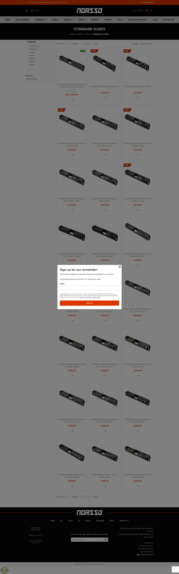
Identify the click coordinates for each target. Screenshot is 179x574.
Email (62, 284)
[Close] (120, 267)
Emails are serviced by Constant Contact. (90, 297)
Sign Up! (89, 303)
